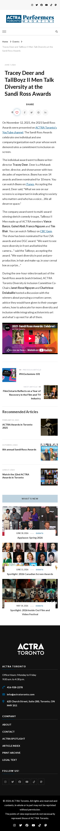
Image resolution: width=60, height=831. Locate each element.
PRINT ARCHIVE (11, 752)
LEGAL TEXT (9, 759)
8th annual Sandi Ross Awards (19, 449)
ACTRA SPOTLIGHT (13, 738)
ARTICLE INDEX (11, 745)
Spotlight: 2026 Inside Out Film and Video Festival (30, 612)
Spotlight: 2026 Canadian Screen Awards (30, 573)
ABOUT (6, 724)
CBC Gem (46, 231)
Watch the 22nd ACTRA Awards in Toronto (15, 476)
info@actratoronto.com (20, 694)
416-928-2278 (15, 687)
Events (39, 533)
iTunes (30, 184)
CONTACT (8, 731)
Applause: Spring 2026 (30, 537)
